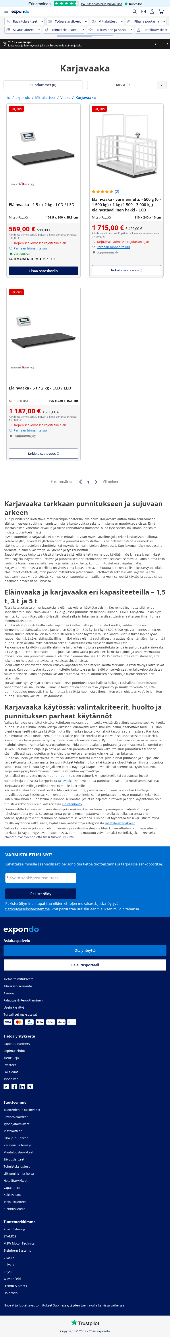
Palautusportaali (85, 965)
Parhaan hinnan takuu (30, 248)
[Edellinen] (80, 482)
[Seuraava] (96, 482)
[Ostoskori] (161, 11)
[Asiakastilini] (152, 11)
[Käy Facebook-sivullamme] (14, 1088)
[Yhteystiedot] (143, 11)
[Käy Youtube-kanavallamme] (6, 1088)
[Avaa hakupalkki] (134, 11)
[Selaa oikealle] (164, 44)
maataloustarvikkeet (120, 823)
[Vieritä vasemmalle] (6, 44)
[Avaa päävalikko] (6, 11)
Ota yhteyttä (85, 950)
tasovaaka (65, 781)
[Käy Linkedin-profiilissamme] (22, 1088)
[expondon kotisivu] (9, 97)
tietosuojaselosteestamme (27, 909)
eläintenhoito (72, 804)
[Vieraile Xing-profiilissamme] (30, 1088)
